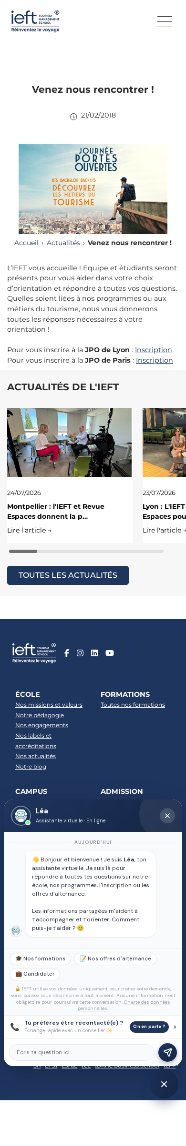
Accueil (26, 242)
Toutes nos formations (133, 704)
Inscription (153, 350)
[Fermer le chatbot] (167, 815)
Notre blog (30, 766)
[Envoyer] (167, 1052)
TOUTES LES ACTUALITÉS (68, 575)
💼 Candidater (34, 974)
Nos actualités (35, 756)
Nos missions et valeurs (49, 704)
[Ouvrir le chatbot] (164, 1084)
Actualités (63, 242)
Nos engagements (41, 725)
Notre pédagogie (39, 715)
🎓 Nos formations (40, 958)
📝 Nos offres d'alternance (115, 958)
